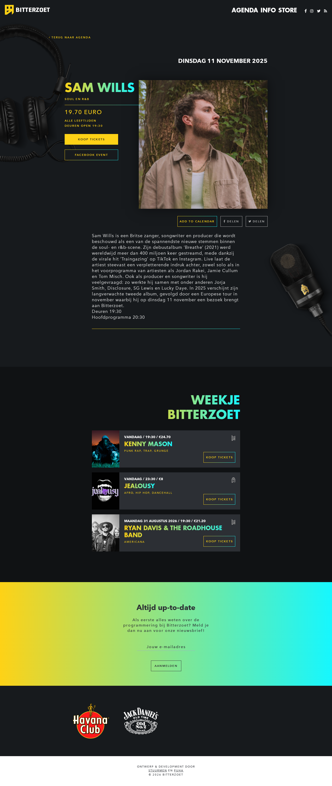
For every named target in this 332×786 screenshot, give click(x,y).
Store (287, 10)
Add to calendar (197, 221)
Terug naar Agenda (70, 37)
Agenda (245, 10)
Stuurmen (158, 770)
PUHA (178, 770)
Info (268, 10)
